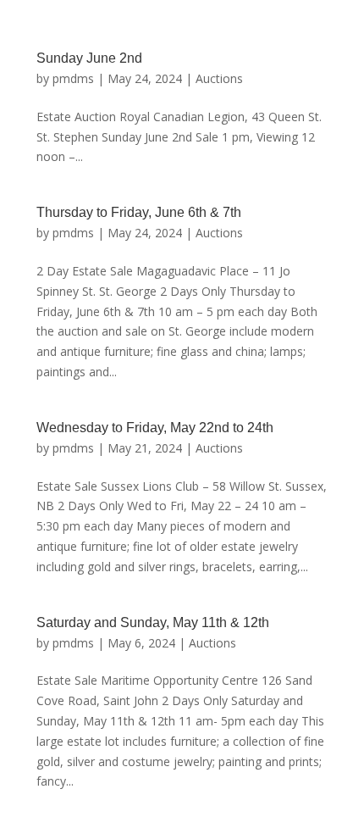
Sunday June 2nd (89, 58)
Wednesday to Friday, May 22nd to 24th (154, 427)
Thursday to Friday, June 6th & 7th (138, 212)
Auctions (219, 78)
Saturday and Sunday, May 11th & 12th (152, 622)
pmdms (73, 78)
